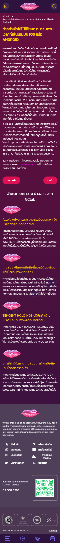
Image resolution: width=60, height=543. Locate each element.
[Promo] (5, 6)
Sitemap (53, 530)
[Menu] (7, 539)
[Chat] (52, 539)
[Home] (29, 6)
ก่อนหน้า (11, 180)
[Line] (22, 539)
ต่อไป (50, 180)
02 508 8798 (11, 490)
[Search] (54, 6)
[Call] (37, 539)
